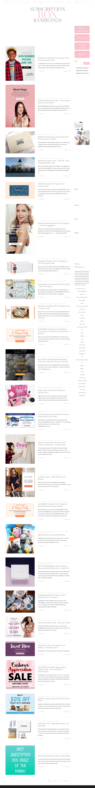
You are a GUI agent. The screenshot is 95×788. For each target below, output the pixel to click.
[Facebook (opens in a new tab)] (77, 1)
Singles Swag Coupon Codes (44, 592)
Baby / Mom (82, 294)
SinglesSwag (55, 592)
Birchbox (40, 303)
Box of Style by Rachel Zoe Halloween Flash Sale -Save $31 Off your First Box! (53, 360)
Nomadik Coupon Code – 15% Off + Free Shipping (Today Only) (53, 162)
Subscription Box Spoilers (59, 181)
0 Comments (41, 71)
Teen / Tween (82, 389)
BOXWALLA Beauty (42, 134)
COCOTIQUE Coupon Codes (49, 665)
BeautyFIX (40, 258)
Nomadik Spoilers (47, 158)
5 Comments (41, 545)
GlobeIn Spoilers (46, 440)
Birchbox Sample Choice (60, 303)
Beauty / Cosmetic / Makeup (82, 297)
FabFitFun (40, 181)
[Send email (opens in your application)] (85, 1)
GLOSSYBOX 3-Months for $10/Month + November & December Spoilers (53, 505)
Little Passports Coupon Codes (53, 411)
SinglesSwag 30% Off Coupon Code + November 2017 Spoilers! (52, 596)
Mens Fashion (82, 344)
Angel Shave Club (42, 387)
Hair (82, 330)
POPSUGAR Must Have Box (43, 98)
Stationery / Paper (82, 386)
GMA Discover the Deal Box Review (51, 535)
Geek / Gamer (82, 324)
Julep (39, 643)
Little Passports (42, 411)
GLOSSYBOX (40, 326)
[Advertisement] (38, 35)
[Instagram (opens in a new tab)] (81, 1)
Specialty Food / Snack (82, 380)
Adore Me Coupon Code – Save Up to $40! (54, 623)
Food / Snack (82, 318)
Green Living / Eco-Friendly (82, 327)
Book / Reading (82, 300)
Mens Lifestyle (82, 350)
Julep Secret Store (45, 643)
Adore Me (40, 620)
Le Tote (39, 474)
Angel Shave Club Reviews (53, 387)
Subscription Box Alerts (43, 721)
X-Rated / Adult (82, 395)
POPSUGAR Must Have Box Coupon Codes (59, 98)
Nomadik (40, 158)
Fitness (82, 315)
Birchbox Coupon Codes (48, 303)
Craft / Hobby (82, 309)
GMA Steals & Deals (55, 531)
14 (65, 781)
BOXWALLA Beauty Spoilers (53, 134)
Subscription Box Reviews (56, 388)
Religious (82, 368)
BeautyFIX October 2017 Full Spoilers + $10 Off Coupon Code (53, 262)
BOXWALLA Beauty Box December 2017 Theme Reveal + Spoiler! (53, 138)
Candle (82, 303)
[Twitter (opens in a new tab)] (75, 1)
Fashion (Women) (82, 312)
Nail (82, 356)
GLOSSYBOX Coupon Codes (49, 326)
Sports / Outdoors (82, 383)
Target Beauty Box (54, 721)
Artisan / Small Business (82, 291)
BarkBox (40, 696)
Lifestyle (82, 341)
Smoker (82, 371)
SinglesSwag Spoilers (63, 592)
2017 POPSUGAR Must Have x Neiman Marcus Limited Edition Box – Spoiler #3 (53, 567)
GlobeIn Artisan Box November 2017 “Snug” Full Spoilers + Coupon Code (52, 443)
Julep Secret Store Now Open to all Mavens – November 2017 (51, 646)
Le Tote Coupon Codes (47, 474)
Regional (82, 365)
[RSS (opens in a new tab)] (83, 1)
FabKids (39, 55)
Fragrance (82, 321)
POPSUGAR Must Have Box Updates (45, 563)
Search (76, 61)
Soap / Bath (82, 374)
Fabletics (40, 221)
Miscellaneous (82, 353)
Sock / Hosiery (82, 377)
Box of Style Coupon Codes (50, 357)
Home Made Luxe (41, 281)
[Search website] (88, 2)
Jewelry (82, 333)
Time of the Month (82, 392)
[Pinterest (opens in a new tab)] (79, 1)
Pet (82, 362)
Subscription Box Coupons (58, 158)
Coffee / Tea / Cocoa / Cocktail (82, 306)
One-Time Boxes (64, 531)
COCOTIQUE (40, 665)
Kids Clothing (82, 336)
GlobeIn (40, 440)
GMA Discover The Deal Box (44, 531)
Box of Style (41, 357)
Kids (82, 339)
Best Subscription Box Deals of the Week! (54, 756)
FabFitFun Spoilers (47, 181)
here (85, 284)
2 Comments (41, 581)
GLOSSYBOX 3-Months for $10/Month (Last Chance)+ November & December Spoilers (53, 331)
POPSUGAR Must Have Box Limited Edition (59, 562)
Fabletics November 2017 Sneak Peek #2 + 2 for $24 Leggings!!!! (54, 224)
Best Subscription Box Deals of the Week (47, 753)
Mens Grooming (82, 347)
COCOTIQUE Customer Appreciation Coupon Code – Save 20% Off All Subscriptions (52, 669)
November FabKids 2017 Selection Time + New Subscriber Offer (54, 59)
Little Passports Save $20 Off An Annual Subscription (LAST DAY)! (53, 415)
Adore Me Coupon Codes (48, 620)
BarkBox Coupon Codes (48, 696)
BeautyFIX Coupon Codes (48, 258)
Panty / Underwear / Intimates (82, 359)
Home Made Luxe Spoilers (52, 281)
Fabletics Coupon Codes (48, 221)
